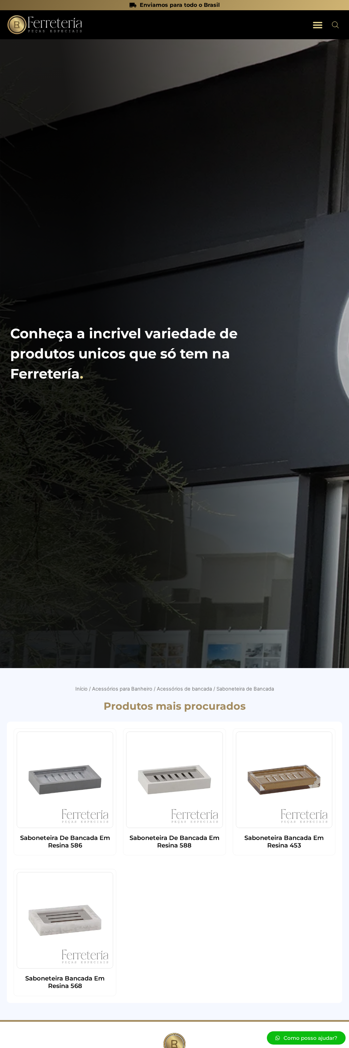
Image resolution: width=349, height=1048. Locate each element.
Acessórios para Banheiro (122, 689)
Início (81, 689)
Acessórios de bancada (184, 689)
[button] (317, 24)
